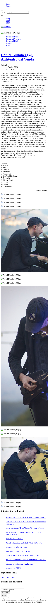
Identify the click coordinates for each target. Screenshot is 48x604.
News (8, 45)
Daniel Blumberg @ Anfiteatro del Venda (17, 57)
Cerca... (4, 12)
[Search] (2, 10)
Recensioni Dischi (12, 37)
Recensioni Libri (12, 41)
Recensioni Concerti (13, 39)
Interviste (9, 43)
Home (8, 4)
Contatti (8, 6)
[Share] (2, 15)
